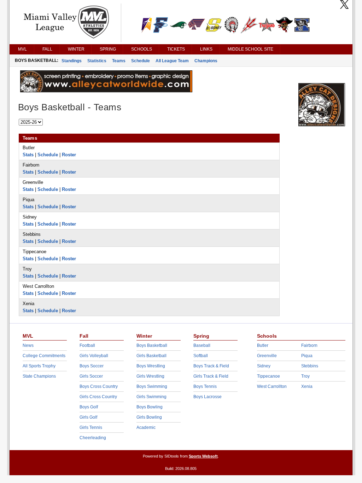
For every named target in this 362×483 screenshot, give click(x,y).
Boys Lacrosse (207, 396)
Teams (118, 60)
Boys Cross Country (99, 386)
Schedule (140, 60)
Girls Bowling (149, 417)
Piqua (307, 355)
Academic (146, 427)
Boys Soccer (92, 365)
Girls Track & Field (210, 376)
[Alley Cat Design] (106, 90)
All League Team (172, 60)
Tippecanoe (268, 376)
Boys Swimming (151, 386)
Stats (28, 154)
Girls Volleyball (94, 355)
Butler (262, 345)
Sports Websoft (203, 456)
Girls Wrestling (150, 376)
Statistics (96, 60)
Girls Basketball (151, 355)
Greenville (267, 355)
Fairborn (309, 345)
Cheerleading (93, 437)
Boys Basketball (151, 345)
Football (87, 345)
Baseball (201, 345)
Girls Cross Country (98, 396)
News (28, 345)
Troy (305, 376)
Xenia (307, 386)
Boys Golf (89, 407)
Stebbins (309, 365)
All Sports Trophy (39, 365)
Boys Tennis (205, 386)
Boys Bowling (149, 407)
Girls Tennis (91, 427)
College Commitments (44, 355)
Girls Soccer (91, 376)
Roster (69, 154)
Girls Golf (88, 417)
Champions (205, 60)
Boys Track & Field (211, 365)
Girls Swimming (151, 396)
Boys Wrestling (150, 365)
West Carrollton (272, 386)
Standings (72, 60)
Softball (200, 355)
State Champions (39, 376)
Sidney (263, 365)
